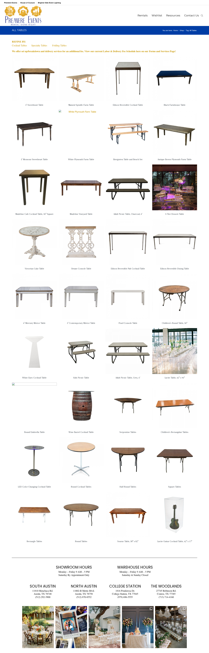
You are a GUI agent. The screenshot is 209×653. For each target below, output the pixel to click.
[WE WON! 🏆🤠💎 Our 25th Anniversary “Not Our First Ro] (71, 627)
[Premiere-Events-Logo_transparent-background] (23, 15)
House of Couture (27, 3)
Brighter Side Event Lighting (49, 3)
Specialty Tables (39, 45)
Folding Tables (59, 45)
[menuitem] (11, 3)
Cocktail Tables (19, 45)
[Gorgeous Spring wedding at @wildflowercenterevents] (38, 627)
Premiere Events (10, 3)
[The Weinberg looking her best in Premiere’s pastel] (171, 627)
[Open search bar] (202, 15)
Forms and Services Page (162, 51)
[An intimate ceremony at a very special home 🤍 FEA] (104, 627)
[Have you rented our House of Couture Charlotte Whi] (138, 627)
